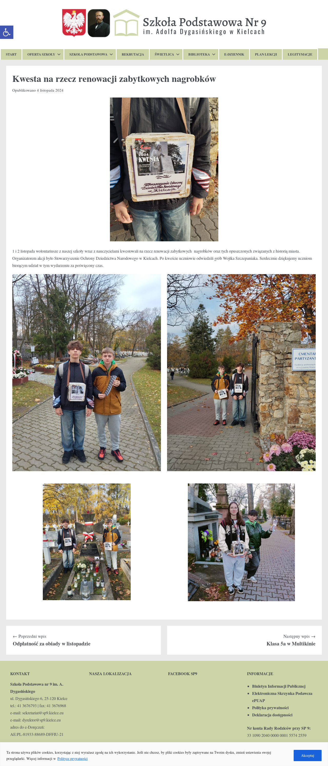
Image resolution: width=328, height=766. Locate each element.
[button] (6, 32)
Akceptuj (307, 755)
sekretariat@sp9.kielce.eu (43, 712)
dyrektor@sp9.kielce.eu (41, 719)
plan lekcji (266, 54)
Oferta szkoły (41, 54)
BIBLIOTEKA (199, 54)
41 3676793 (27, 705)
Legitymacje (300, 54)
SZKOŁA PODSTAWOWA (88, 54)
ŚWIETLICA (164, 54)
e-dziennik (234, 54)
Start (11, 54)
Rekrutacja (133, 54)
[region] (164, 754)
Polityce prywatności (72, 758)
